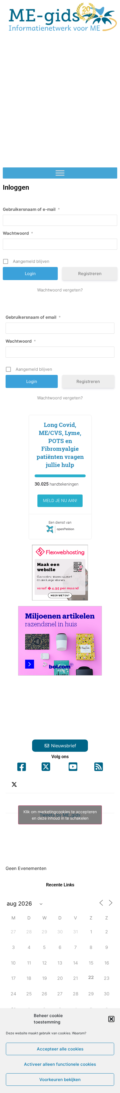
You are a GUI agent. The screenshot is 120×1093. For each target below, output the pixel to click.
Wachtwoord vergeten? (60, 290)
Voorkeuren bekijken (60, 1079)
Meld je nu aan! (60, 500)
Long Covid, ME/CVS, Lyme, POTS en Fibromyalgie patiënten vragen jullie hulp (60, 445)
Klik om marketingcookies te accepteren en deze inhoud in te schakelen (60, 814)
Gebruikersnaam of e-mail (31, 209)
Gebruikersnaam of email (33, 317)
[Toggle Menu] (60, 173)
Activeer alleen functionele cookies (60, 1064)
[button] (111, 1019)
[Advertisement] (60, 102)
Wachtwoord (18, 233)
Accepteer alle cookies (60, 1049)
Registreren (90, 273)
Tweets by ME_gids (60, 814)
